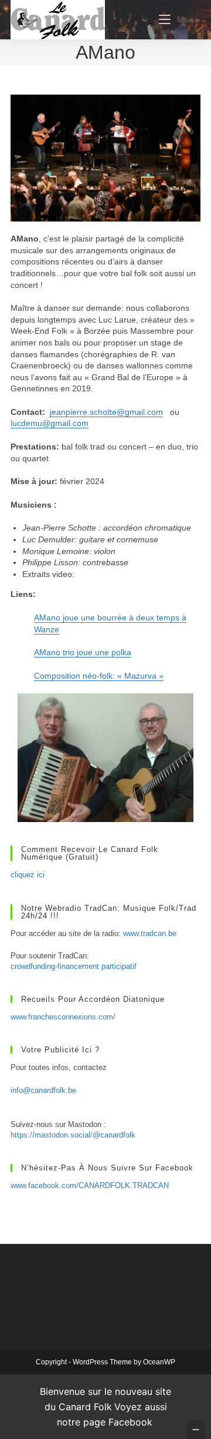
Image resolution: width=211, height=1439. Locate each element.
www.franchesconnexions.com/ (63, 1016)
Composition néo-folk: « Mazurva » (99, 675)
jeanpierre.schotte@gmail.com (106, 412)
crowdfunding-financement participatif (74, 966)
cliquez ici (28, 874)
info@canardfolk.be (43, 1090)
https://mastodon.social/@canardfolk (73, 1135)
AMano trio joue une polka (82, 652)
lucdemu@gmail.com (50, 423)
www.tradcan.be (149, 933)
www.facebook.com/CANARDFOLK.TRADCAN (90, 1185)
